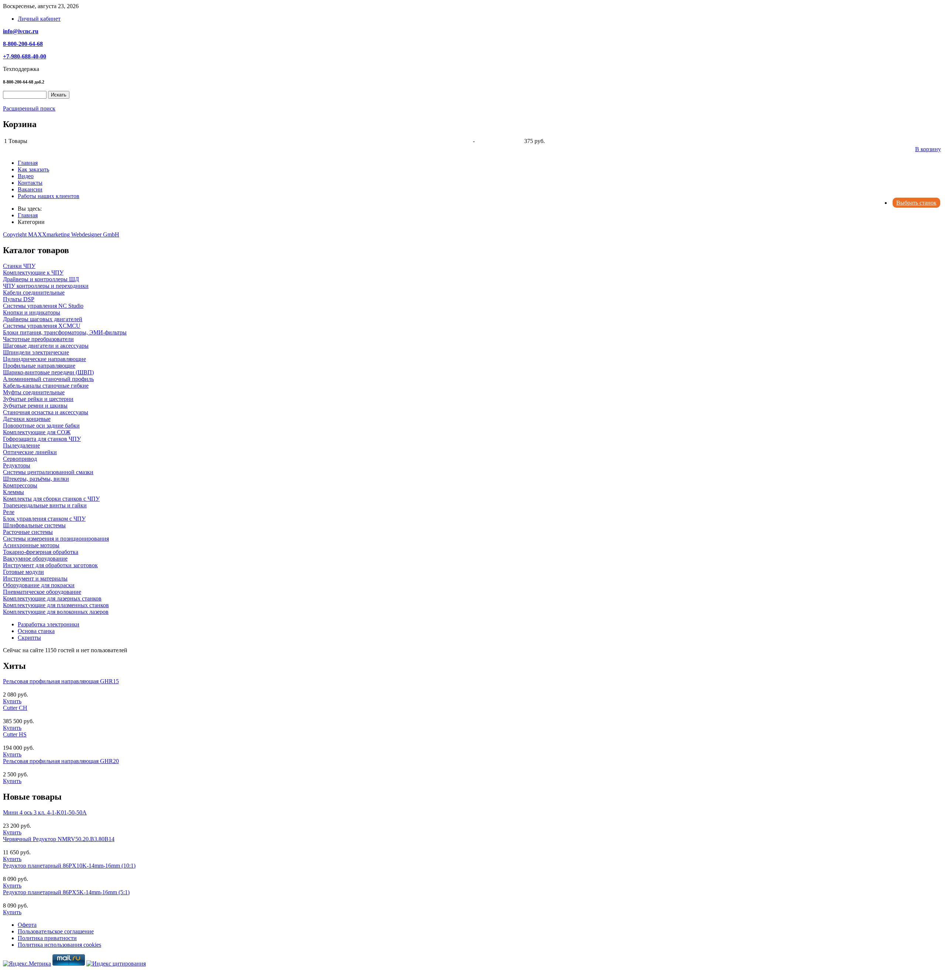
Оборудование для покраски (39, 585)
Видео (26, 176)
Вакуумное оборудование (35, 558)
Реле (8, 512)
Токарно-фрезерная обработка (40, 552)
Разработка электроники (48, 624)
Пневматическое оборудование (42, 592)
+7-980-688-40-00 (24, 56)
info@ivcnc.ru (20, 31)
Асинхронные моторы (31, 545)
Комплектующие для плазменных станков (56, 605)
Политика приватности (47, 938)
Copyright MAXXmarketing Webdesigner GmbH (61, 234)
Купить (12, 701)
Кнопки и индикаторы (31, 312)
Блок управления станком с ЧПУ (44, 518)
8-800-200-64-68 (23, 44)
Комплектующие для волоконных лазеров (56, 612)
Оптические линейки (30, 452)
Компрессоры (20, 485)
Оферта (27, 925)
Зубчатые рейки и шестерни (38, 399)
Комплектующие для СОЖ (37, 432)
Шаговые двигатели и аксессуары (46, 346)
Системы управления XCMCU (41, 326)
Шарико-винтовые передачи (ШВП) (48, 372)
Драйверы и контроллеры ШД (41, 279)
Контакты (30, 183)
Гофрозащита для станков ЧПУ (42, 439)
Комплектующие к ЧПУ (33, 272)
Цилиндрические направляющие (44, 359)
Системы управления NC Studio (43, 306)
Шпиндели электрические (36, 352)
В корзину (928, 149)
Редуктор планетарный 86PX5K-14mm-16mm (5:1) (66, 892)
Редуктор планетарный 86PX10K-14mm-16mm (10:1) (69, 865)
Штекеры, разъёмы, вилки (36, 479)
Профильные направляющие (39, 366)
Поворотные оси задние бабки (41, 425)
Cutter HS (15, 734)
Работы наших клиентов (48, 196)
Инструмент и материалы (35, 578)
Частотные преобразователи (38, 339)
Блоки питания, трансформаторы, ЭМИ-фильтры (65, 332)
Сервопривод (20, 459)
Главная (28, 163)
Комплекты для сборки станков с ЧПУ (51, 499)
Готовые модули (23, 572)
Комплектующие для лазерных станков (52, 598)
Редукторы (16, 465)
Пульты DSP (18, 299)
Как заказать (33, 169)
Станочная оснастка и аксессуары (45, 412)
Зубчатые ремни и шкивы (35, 405)
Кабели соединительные (34, 292)
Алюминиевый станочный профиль (48, 379)
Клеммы (13, 492)
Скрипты (29, 637)
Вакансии (30, 189)
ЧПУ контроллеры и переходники (46, 286)
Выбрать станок (916, 203)
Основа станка (36, 631)
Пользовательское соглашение (56, 931)
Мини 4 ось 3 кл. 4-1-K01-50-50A (45, 812)
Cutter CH (15, 708)
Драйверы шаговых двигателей (42, 319)
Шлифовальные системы (34, 525)
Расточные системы (28, 532)
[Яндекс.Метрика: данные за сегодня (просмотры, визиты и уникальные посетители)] (27, 963)
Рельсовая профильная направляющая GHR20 (61, 761)
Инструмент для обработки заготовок (50, 565)
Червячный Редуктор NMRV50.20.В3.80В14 (58, 839)
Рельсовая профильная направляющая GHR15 (61, 681)
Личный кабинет (39, 19)
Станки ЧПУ (19, 266)
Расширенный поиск (29, 108)
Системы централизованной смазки (48, 472)
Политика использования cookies (59, 945)
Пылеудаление (21, 445)
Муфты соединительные (34, 392)
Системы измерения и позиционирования (56, 538)
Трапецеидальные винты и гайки (45, 505)
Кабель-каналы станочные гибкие (46, 385)
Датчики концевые (27, 419)
